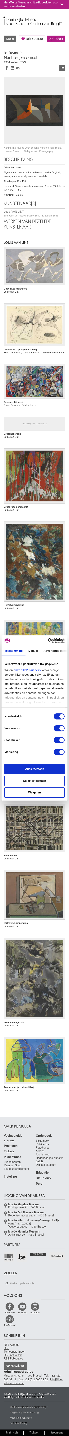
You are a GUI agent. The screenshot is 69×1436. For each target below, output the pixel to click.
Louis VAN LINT (31, 213)
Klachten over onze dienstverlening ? (29, 1406)
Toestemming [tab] (13, 650)
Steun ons (43, 1178)
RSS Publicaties (13, 1358)
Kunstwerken (62, 68)
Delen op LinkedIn (12, 68)
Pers (39, 1183)
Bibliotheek (42, 1140)
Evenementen (12, 1161)
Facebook (10, 1312)
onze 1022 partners (27, 670)
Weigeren (34, 792)
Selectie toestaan (34, 780)
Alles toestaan (34, 768)
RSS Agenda (11, 1344)
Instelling (10, 1176)
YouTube (22, 1312)
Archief (40, 1151)
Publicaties (42, 1144)
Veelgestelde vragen (13, 1137)
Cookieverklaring (18, 1423)
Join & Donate (34, 38)
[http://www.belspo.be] (9, 1257)
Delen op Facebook (7, 68)
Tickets (58, 38)
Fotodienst (42, 1147)
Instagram (35, 1312)
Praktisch (11, 1145)
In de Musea (12, 1156)
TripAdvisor (10, 1325)
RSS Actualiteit (13, 1355)
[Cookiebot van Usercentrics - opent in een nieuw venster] (49, 640)
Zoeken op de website (7, 1283)
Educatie (42, 1172)
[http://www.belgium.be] (22, 1257)
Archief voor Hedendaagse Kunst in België (49, 1158)
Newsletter (18, 1365)
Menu (10, 38)
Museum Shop (12, 1165)
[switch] (59, 728)
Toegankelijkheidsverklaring (24, 1412)
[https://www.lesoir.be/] (38, 1254)
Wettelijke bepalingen (21, 1417)
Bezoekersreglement (16, 1168)
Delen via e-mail (18, 68)
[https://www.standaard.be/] (57, 1256)
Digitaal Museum (46, 1164)
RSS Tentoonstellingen (14, 1349)
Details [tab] (33, 650)
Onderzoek (44, 1135)
